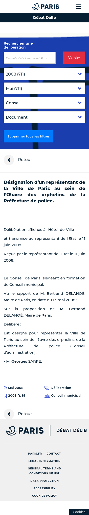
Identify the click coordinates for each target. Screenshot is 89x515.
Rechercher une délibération (18, 45)
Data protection (44, 481)
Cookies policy (44, 495)
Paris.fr (35, 453)
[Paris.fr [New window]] (22, 430)
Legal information (44, 461)
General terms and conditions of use (44, 471)
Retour (24, 159)
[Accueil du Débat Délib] (35, 6)
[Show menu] (81, 6)
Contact (54, 453)
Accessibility (44, 488)
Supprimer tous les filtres (28, 136)
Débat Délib (71, 430)
